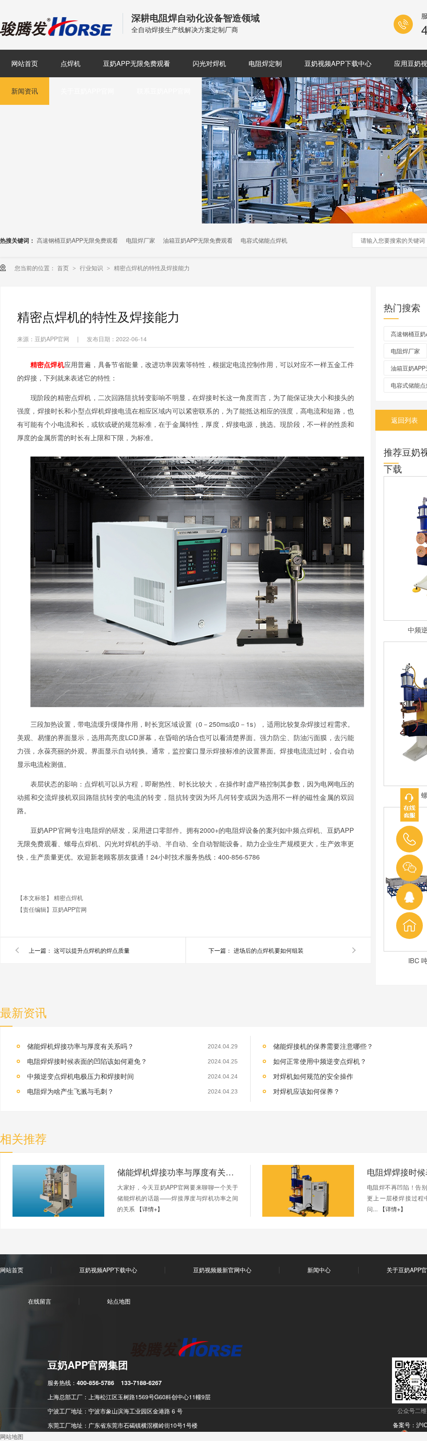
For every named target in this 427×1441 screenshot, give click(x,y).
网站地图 (11, 1436)
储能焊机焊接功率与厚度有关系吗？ (80, 1046)
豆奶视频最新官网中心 (222, 1270)
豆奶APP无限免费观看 (136, 63)
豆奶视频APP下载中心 (338, 63)
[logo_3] (192, 1348)
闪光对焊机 (209, 63)
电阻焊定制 (265, 63)
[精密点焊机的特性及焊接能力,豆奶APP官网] (57, 33)
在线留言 (39, 1301)
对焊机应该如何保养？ (306, 1091)
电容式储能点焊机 (264, 240)
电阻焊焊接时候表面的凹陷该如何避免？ (87, 1061)
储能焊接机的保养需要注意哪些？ (323, 1046)
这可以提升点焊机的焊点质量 (92, 950)
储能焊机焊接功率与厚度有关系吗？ (177, 1172)
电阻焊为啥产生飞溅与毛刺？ (70, 1091)
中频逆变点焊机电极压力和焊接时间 (80, 1076)
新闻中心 (319, 1270)
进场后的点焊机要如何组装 (269, 950)
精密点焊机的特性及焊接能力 (152, 268)
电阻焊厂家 (140, 240)
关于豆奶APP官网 (87, 91)
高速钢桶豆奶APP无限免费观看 (77, 240)
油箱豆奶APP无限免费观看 (198, 240)
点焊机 (70, 63)
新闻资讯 (24, 91)
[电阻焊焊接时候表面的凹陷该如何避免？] (308, 1191)
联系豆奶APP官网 (164, 91)
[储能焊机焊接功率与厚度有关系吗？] (58, 1191)
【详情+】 (149, 1209)
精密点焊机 (68, 897)
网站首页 (24, 63)
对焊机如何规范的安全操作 (313, 1076)
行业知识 (92, 268)
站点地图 (119, 1301)
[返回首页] (409, 925)
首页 (63, 268)
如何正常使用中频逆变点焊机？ (320, 1061)
